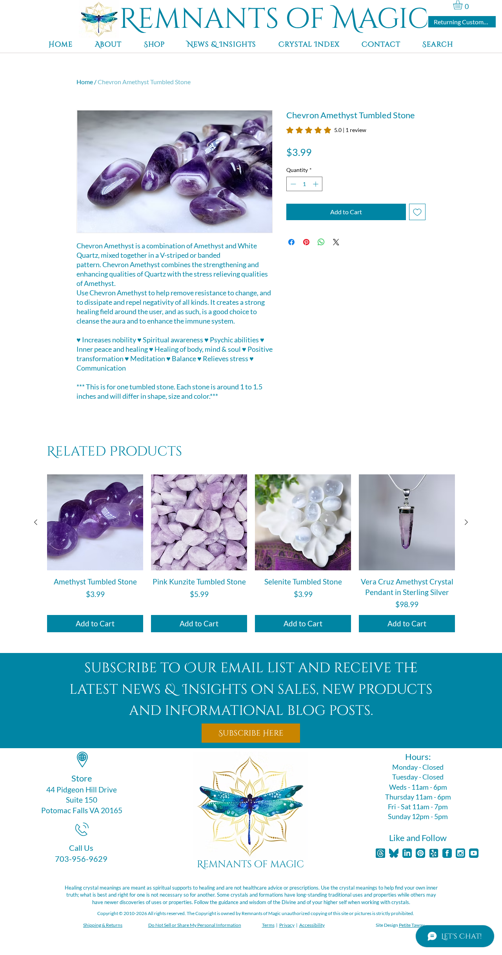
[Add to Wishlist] (417, 212)
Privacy (287, 925)
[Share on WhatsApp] (321, 242)
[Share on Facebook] (291, 242)
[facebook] (447, 853)
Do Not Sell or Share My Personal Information (194, 925)
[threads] (380, 853)
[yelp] (433, 853)
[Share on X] (336, 242)
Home (84, 81)
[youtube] (473, 853)
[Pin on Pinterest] (306, 242)
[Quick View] (95, 522)
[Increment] (316, 184)
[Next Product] (466, 522)
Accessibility (312, 925)
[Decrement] (292, 184)
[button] (463, 4)
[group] (251, 553)
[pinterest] (420, 853)
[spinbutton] (304, 184)
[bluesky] (393, 853)
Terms (268, 925)
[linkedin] (407, 853)
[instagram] (460, 853)
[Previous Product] (35, 522)
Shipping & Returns (102, 925)
